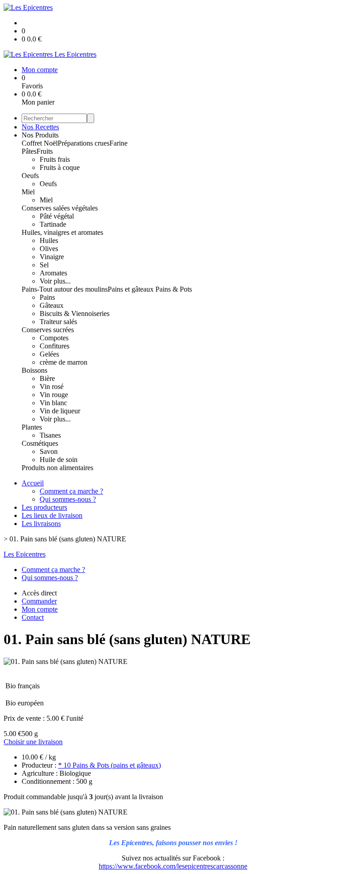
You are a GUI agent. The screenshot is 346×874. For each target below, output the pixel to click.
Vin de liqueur (60, 411)
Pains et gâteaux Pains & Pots (150, 289)
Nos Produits (40, 135)
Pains (47, 297)
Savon (49, 451)
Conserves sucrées (48, 330)
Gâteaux (52, 305)
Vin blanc (53, 403)
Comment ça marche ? (71, 491)
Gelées (49, 354)
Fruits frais (55, 159)
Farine (118, 143)
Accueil (33, 483)
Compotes (54, 338)
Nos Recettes (40, 127)
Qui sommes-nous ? (68, 499)
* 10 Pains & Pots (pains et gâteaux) (109, 765)
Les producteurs (44, 507)
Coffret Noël (40, 143)
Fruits (44, 151)
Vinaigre (52, 257)
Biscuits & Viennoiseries (74, 313)
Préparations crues (83, 143)
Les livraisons (41, 523)
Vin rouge (54, 394)
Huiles (49, 240)
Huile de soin (58, 459)
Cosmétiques (40, 443)
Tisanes (50, 435)
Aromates (53, 273)
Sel (44, 265)
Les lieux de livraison (52, 515)
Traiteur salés (58, 321)
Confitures (54, 346)
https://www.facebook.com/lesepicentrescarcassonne (173, 866)
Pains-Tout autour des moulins (65, 289)
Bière (47, 378)
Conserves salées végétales (60, 208)
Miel (28, 192)
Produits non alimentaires (57, 467)
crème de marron (63, 362)
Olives (49, 248)
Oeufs (30, 175)
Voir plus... (55, 281)
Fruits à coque (60, 167)
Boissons (34, 370)
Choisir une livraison (33, 742)
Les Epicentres (25, 554)
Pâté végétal (57, 216)
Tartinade (53, 224)
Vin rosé (52, 386)
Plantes (32, 427)
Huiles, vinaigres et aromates (62, 232)
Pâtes (29, 151)
